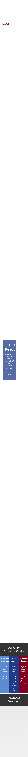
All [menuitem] (3, 748)
